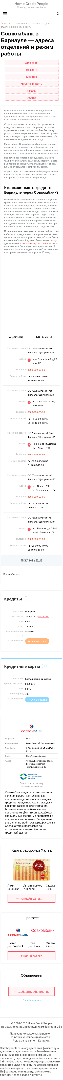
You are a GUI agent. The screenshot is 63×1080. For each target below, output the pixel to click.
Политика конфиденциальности (30, 1037)
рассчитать (43, 616)
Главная (5, 23)
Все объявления (32, 1000)
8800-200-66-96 (36, 369)
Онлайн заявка (39, 641)
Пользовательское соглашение (30, 1033)
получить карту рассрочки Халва (37, 243)
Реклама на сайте (24, 1040)
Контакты (44, 1040)
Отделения (16, 336)
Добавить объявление (34, 991)
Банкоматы (44, 336)
